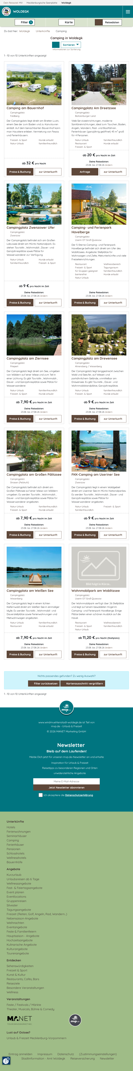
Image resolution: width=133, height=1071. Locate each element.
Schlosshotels (15, 853)
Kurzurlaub (14, 875)
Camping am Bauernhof (25, 108)
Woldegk (66, 2)
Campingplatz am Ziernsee (28, 358)
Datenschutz (65, 1054)
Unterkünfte (43, 31)
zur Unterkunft (48, 171)
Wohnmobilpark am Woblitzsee (96, 591)
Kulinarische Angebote (22, 944)
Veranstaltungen (18, 999)
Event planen (15, 892)
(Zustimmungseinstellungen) (98, 1054)
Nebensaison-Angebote (22, 918)
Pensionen (13, 849)
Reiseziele (13, 983)
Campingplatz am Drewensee (94, 358)
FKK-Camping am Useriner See (96, 474)
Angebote (13, 869)
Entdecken (14, 960)
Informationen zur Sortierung (66, 49)
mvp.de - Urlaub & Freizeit (66, 726)
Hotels (11, 827)
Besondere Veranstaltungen (25, 988)
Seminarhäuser (17, 836)
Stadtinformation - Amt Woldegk (43, 1058)
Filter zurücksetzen (45, 683)
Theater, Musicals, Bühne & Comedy (30, 1009)
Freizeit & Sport (17, 970)
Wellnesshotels (16, 858)
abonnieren (67, 787)
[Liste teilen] (56, 45)
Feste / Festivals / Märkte (24, 1005)
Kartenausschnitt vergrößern (84, 683)
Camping (13, 840)
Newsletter (107, 1058)
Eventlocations (16, 896)
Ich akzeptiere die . (68, 795)
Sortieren (69, 44)
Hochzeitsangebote (20, 940)
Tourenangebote (18, 953)
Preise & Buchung (20, 171)
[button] (21, 11)
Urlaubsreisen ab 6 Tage (23, 879)
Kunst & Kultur (16, 975)
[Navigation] (128, 12)
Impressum (44, 1054)
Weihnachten (15, 923)
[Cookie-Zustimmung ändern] (6, 1061)
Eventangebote (17, 927)
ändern (108, 165)
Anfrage (85, 171)
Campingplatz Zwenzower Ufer (31, 227)
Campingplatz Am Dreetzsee (94, 108)
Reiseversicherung (82, 1058)
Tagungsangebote (19, 910)
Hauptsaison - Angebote (23, 936)
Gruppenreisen (16, 901)
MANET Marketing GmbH (71, 731)
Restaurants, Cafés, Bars (23, 979)
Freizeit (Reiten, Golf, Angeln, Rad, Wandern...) (37, 914)
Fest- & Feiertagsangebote (24, 888)
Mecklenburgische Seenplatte (42, 2)
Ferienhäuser (15, 845)
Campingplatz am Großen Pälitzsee (34, 474)
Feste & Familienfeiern (21, 931)
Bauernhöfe (14, 862)
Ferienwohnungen (18, 831)
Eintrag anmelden (20, 1054)
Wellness (12, 992)
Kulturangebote (17, 949)
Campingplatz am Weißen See (30, 591)
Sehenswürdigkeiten (20, 966)
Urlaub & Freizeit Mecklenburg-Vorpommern (36, 1038)
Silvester (12, 905)
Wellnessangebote (19, 883)
